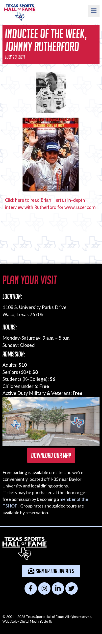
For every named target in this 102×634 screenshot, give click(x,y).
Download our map (51, 455)
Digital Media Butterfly (36, 621)
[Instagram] (44, 588)
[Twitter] (71, 588)
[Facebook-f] (31, 588)
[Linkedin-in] (58, 588)
